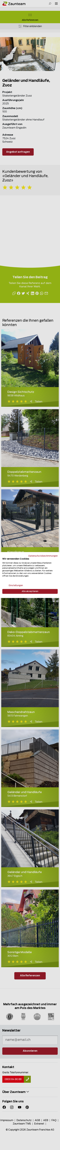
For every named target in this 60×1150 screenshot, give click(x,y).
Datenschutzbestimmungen (43, 556)
